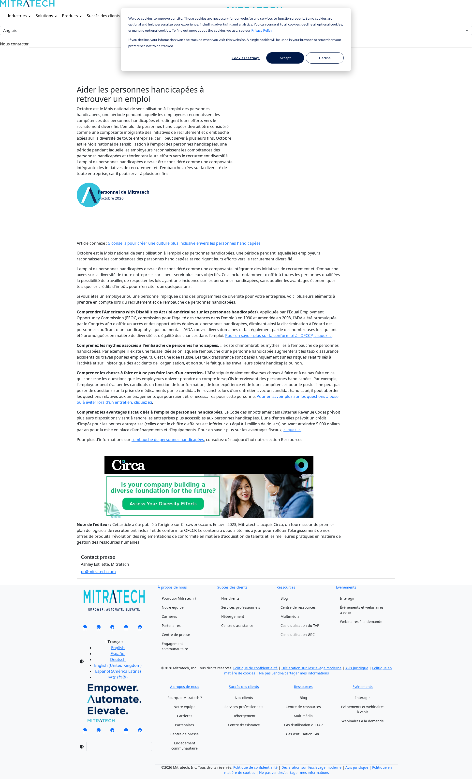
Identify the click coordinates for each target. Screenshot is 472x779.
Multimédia (289, 616)
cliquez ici (292, 429)
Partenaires (171, 625)
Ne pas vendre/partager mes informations (294, 673)
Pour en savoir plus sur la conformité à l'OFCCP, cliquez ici (278, 335)
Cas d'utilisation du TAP (299, 625)
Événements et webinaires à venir (362, 610)
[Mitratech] (27, 3)
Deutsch (118, 659)
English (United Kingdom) (118, 665)
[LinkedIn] (85, 628)
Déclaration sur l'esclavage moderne (311, 668)
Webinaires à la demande (361, 621)
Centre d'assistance (237, 625)
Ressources (286, 587)
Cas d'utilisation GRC (297, 634)
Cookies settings (246, 58)
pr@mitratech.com (98, 571)
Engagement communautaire (175, 646)
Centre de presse (176, 634)
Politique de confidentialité (255, 668)
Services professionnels (240, 607)
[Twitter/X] (98, 628)
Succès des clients (103, 15)
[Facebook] (112, 628)
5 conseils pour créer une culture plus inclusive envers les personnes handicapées (184, 243)
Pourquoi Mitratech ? (179, 598)
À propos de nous (172, 587)
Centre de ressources (298, 607)
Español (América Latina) (118, 671)
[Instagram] (140, 628)
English (118, 647)
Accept (285, 58)
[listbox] (114, 661)
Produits (70, 15)
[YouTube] (126, 628)
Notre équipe (173, 607)
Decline (325, 58)
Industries (17, 15)
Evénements (346, 587)
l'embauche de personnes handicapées (168, 439)
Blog (284, 598)
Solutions (44, 15)
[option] (118, 648)
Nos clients (230, 598)
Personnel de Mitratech (123, 192)
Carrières (169, 616)
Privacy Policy (261, 30)
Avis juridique (356, 668)
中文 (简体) (118, 677)
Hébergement (232, 616)
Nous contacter (14, 44)
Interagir (347, 598)
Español (118, 653)
